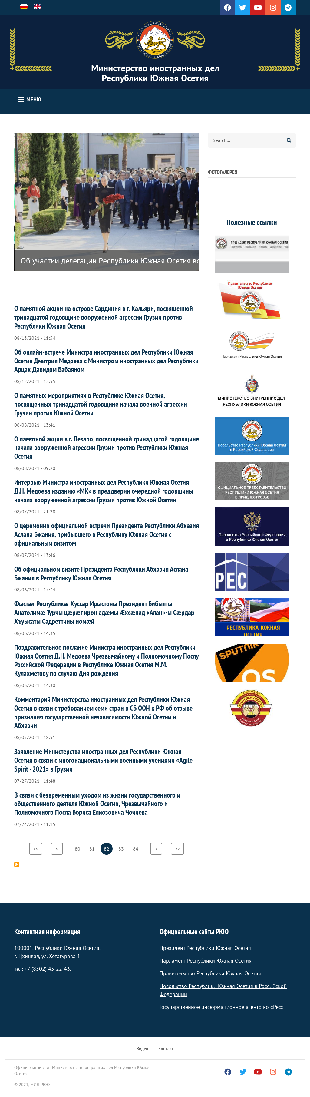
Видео (142, 1048)
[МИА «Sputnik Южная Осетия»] (252, 663)
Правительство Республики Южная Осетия (210, 973)
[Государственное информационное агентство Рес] (252, 572)
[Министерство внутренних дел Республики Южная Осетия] (252, 390)
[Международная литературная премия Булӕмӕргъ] (252, 708)
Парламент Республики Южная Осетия (206, 960)
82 (108, 850)
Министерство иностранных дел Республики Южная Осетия (155, 73)
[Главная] (155, 40)
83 (122, 849)
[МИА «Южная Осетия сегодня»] (252, 617)
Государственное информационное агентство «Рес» (222, 1006)
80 (79, 849)
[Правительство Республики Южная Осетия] (252, 299)
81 (93, 849)
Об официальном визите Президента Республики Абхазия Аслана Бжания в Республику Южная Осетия (101, 573)
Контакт (165, 1048)
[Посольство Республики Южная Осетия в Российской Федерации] (252, 436)
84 (137, 849)
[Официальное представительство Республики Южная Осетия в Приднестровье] (252, 481)
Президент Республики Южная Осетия (205, 947)
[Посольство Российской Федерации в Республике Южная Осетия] (252, 526)
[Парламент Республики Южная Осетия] (252, 345)
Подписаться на (16, 864)
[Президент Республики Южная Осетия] (252, 254)
